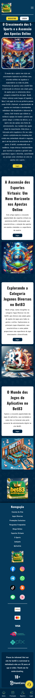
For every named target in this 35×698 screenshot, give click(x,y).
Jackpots (17, 541)
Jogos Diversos (17, 516)
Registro (12, 18)
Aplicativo (17, 546)
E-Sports (17, 537)
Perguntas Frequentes (17, 524)
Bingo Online (17, 529)
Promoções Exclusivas (17, 520)
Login (24, 18)
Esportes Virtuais (17, 533)
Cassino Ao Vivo (17, 512)
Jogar (17, 235)
